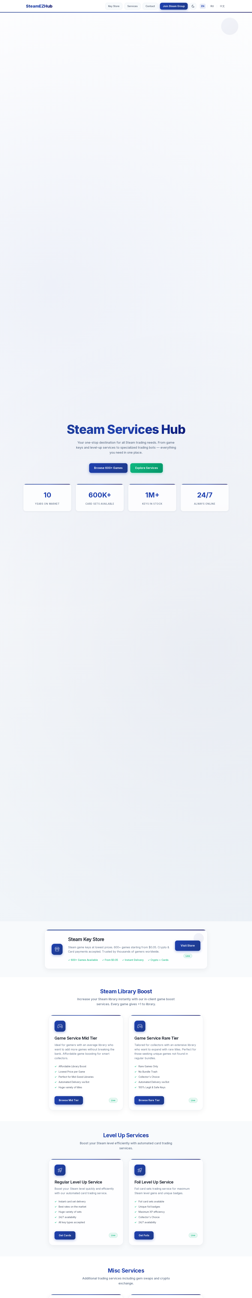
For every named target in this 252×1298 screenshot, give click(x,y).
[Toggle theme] (193, 6)
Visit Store (188, 945)
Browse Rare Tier (149, 1100)
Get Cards (65, 1235)
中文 (222, 6)
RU (212, 6)
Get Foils (144, 1235)
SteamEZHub (39, 6)
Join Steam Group (174, 6)
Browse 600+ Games (108, 468)
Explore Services (146, 468)
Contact (150, 6)
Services (132, 6)
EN (202, 6)
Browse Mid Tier (69, 1100)
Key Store (113, 6)
